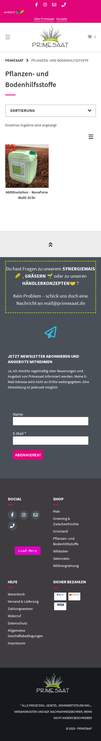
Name (18, 414)
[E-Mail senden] (54, 5)
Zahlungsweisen (20, 608)
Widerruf (14, 616)
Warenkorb (16, 594)
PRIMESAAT (14, 60)
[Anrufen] (64, 5)
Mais (56, 511)
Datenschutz (17, 623)
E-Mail (19, 433)
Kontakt (61, 19)
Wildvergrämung (66, 565)
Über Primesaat (44, 19)
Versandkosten (25, 712)
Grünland (60, 531)
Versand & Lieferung (23, 601)
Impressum (16, 643)
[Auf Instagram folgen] (45, 5)
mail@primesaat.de (64, 303)
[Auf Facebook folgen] (36, 5)
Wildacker (60, 551)
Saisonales (61, 558)
